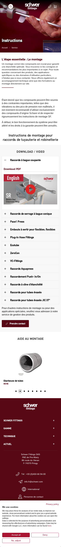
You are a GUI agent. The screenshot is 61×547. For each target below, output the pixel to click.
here (49, 526)
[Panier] (56, 6)
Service (15, 48)
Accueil (5, 48)
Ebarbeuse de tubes (13, 380)
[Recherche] (10, 6)
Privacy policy (52, 504)
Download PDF (12, 168)
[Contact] (49, 6)
